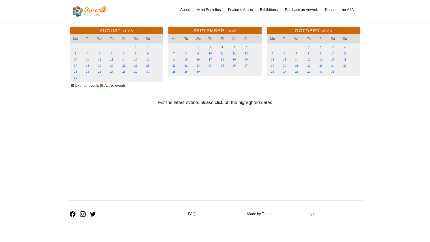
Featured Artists (240, 10)
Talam (266, 214)
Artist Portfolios (209, 10)
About (185, 10)
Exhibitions (269, 10)
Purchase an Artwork (301, 10)
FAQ (191, 214)
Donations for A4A (339, 10)
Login (310, 214)
